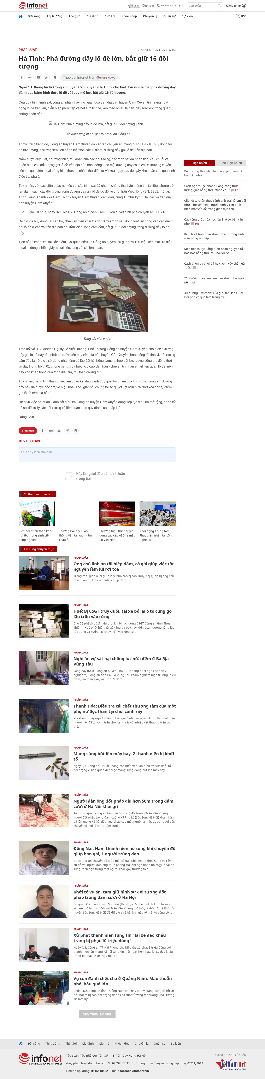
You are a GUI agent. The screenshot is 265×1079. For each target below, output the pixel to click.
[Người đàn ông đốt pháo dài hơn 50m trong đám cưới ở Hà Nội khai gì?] (44, 810)
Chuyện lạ (150, 16)
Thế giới (74, 16)
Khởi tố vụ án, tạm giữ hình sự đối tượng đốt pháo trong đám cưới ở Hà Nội (119, 894)
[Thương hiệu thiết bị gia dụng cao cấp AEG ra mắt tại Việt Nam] (117, 514)
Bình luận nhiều (231, 163)
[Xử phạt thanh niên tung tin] (44, 945)
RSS (243, 16)
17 (236, 190)
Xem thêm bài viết (97, 1014)
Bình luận (28, 430)
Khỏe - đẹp (129, 16)
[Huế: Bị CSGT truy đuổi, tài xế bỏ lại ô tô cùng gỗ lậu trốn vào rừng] (44, 621)
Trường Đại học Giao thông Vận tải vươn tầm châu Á (75, 535)
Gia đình (92, 16)
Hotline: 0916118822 (172, 5)
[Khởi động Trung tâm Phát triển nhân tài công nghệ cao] (158, 514)
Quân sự (169, 16)
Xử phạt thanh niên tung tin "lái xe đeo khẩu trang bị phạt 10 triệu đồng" (119, 937)
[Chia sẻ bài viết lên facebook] (22, 77)
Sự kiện (187, 16)
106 (197, 223)
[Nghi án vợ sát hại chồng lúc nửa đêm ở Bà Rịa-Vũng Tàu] (44, 668)
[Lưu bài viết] (55, 77)
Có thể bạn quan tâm (38, 494)
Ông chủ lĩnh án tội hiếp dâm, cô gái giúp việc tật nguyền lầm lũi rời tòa (123, 566)
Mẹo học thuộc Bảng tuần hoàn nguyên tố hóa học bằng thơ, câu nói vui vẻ (213, 251)
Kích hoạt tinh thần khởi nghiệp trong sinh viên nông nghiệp (35, 535)
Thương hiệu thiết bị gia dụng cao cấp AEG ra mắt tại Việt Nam (117, 535)
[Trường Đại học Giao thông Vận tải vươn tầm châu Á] (77, 514)
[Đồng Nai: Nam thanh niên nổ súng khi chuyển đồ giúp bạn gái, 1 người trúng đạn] (44, 858)
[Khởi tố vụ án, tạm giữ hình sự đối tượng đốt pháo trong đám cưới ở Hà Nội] (44, 901)
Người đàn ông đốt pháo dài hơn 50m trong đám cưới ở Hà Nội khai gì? (123, 803)
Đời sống (34, 16)
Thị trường (55, 16)
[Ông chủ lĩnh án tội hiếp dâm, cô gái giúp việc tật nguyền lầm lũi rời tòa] (44, 573)
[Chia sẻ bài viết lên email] (38, 77)
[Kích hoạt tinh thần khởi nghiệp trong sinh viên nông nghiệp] (37, 514)
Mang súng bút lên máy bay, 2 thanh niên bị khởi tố (123, 756)
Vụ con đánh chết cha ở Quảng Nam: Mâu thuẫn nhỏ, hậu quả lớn (122, 981)
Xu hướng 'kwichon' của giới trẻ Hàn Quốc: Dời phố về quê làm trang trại (214, 295)
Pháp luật (28, 49)
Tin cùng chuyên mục (39, 549)
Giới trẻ (110, 16)
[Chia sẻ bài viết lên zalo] (30, 77)
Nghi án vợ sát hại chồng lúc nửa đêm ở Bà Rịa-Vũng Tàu (121, 661)
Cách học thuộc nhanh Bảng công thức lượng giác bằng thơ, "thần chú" (211, 188)
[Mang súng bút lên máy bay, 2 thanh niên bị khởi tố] (44, 763)
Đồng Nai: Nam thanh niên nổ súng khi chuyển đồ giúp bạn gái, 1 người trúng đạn (124, 851)
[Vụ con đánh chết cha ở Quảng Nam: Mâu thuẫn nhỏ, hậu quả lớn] (44, 988)
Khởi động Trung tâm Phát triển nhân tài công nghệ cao (156, 535)
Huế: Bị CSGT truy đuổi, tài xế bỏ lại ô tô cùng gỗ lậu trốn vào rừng (122, 613)
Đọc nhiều (200, 163)
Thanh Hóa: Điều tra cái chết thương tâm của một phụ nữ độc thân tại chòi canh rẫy (124, 708)
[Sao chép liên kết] (46, 77)
